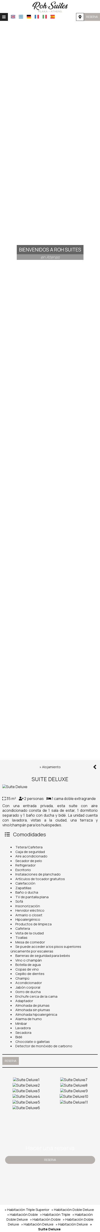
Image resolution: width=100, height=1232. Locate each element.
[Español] (52, 17)
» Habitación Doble (22, 1214)
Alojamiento (51, 767)
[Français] (36, 17)
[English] (13, 17)
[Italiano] (44, 17)
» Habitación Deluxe (37, 1224)
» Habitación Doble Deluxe (72, 1209)
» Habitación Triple (55, 1214)
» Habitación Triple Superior (27, 1209)
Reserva (92, 17)
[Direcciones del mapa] (80, 17)
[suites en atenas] (50, 6)
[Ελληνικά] (21, 17)
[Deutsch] (29, 17)
